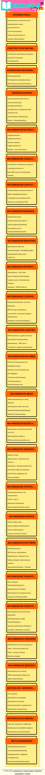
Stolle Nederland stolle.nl (16, 436)
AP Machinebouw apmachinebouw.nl (20, 190)
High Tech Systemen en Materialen (19, 724)
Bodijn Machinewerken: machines (19, 302)
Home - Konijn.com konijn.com (18, 649)
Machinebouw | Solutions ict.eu (18, 556)
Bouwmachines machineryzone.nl (19, 20)
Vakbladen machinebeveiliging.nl (19, 321)
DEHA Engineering (14, 76)
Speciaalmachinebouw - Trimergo (19, 567)
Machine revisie (13, 455)
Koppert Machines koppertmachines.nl (14, 137)
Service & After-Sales (15, 522)
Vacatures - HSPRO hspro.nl (17, 287)
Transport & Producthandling (17, 597)
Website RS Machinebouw (17, 414)
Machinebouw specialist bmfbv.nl (19, 732)
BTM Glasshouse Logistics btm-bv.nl (20, 336)
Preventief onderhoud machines (18, 470)
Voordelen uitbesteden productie (19, 630)
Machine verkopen (14, 656)
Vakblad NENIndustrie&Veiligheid (19, 410)
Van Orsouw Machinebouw (17, 377)
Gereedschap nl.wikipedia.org (18, 117)
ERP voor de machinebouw (17, 310)
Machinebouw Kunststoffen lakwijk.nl (20, 728)
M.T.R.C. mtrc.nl (13, 499)
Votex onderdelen (14, 477)
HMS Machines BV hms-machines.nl (20, 645)
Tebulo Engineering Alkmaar (17, 224)
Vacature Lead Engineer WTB (18, 202)
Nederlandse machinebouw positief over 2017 (20, 430)
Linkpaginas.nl (18, 771)
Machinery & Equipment (16, 503)
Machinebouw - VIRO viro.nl (17, 343)
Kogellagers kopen (14, 366)
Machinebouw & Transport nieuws (19, 593)
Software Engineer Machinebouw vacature (19, 561)
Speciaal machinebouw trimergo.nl (19, 626)
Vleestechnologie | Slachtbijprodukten (20, 250)
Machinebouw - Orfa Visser (17, 272)
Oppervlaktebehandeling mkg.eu (19, 507)
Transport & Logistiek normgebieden (20, 347)
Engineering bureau (14, 217)
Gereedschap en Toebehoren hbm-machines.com (20, 111)
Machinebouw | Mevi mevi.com (18, 406)
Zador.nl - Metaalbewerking (17, 120)
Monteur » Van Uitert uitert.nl (17, 149)
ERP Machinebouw (14, 549)
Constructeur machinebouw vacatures (20, 54)
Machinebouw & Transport (17, 589)
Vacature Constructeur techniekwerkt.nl (15, 59)
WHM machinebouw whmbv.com (19, 440)
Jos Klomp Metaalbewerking (17, 750)
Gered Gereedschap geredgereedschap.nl (15, 104)
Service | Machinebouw (16, 530)
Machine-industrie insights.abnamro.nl (14, 144)
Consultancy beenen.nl (15, 168)
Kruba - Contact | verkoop (16, 652)
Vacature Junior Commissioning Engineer (18, 281)
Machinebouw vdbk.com (16, 247)
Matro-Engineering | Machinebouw (19, 84)
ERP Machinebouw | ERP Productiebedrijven (16, 620)
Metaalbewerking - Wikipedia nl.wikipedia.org (17, 756)
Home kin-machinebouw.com (17, 362)
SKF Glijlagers (12, 374)
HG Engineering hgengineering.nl (19, 80)
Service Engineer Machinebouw (18, 276)
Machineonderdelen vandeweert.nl (19, 705)
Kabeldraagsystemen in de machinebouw (17, 494)
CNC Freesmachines (15, 31)
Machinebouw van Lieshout (17, 671)
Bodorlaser (11, 306)
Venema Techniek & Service (17, 534)
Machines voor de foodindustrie (18, 370)
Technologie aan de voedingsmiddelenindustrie (17, 230)
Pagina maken (29, 771)
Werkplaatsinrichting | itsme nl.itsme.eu (17, 255)
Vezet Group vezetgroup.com (17, 474)
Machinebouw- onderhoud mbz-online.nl (18, 460)
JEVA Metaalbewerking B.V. (17, 747)
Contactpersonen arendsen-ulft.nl (19, 198)
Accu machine (12, 694)
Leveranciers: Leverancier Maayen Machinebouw (19, 315)
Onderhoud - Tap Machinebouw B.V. (20, 466)
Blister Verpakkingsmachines (17, 194)
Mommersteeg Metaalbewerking (19, 761)
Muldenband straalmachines (17, 709)
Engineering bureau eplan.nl (17, 221)
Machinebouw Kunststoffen (17, 698)
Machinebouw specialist (16, 701)
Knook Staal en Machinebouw (18, 339)
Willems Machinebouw (15, 679)
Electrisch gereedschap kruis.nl (18, 99)
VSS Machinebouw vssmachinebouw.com (15, 382)
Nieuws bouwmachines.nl (16, 35)
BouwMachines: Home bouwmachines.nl (15, 26)
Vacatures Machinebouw (16, 39)
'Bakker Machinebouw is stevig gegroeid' (18, 401)
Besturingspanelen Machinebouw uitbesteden (19, 613)
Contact (27, 774)
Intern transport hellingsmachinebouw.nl (16, 583)
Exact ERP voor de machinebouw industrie (19, 173)
